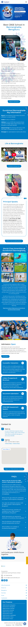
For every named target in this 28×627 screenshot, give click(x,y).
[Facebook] (7, 580)
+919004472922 (16, 443)
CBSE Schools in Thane (8, 617)
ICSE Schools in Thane (8, 618)
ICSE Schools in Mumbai (8, 610)
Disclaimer (8, 625)
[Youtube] (4, 580)
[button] (12, 17)
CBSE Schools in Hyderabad (9, 615)
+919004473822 (8, 443)
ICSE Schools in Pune (8, 613)
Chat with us (18, 623)
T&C (13, 625)
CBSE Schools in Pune (8, 611)
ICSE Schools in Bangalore (9, 606)
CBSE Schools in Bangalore (9, 605)
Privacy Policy (19, 625)
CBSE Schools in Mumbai (8, 608)
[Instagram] (2, 580)
